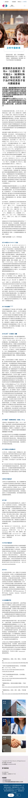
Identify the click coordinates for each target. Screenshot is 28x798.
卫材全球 (6, 1)
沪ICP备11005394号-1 (7, 762)
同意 (11, 795)
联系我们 (14, 1)
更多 (18, 795)
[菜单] (24, 6)
